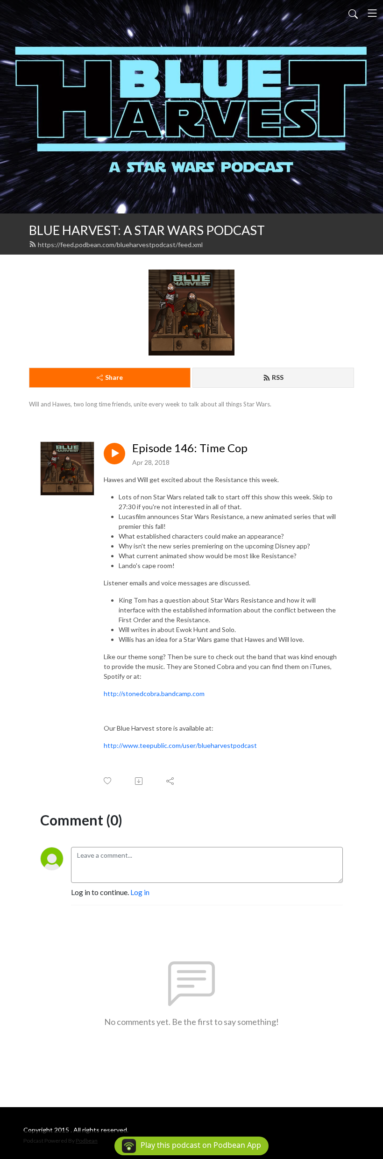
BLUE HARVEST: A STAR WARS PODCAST (147, 230)
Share (114, 377)
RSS (278, 377)
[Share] (170, 781)
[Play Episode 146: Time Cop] (114, 453)
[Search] (353, 13)
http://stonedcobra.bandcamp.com (154, 693)
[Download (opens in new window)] (139, 781)
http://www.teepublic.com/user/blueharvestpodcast (180, 745)
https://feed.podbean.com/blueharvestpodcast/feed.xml (120, 245)
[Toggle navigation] (372, 13)
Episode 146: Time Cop (190, 448)
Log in (139, 892)
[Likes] (108, 781)
